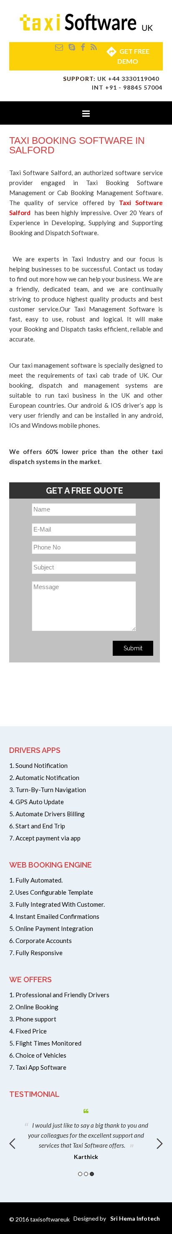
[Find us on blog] (94, 47)
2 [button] (86, 1174)
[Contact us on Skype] (71, 47)
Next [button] (160, 1143)
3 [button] (92, 1174)
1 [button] (80, 1174)
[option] (86, 1132)
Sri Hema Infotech (135, 1218)
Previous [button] (12, 1143)
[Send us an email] (59, 47)
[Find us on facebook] (83, 47)
